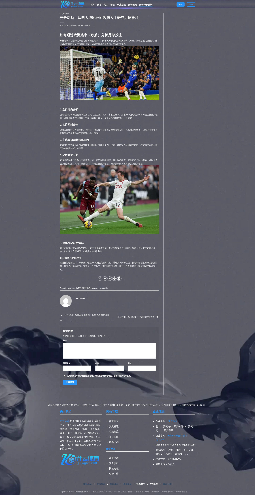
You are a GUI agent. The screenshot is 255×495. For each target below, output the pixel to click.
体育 (99, 4)
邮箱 (97, 363)
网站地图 (167, 484)
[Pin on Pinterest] (114, 278)
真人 (106, 4)
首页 (92, 4)
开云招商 (132, 4)
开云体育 (64, 421)
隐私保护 (114, 484)
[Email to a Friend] (109, 278)
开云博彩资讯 (145, 4)
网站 (129, 363)
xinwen (86, 25)
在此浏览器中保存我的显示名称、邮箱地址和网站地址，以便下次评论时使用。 (99, 376)
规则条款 (127, 484)
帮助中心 (87, 484)
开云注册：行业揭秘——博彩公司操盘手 (136, 316)
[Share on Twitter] (105, 278)
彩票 (112, 4)
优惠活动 (121, 4)
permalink (103, 288)
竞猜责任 (101, 484)
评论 (65, 340)
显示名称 (67, 363)
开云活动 (64, 40)
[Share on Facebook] (100, 278)
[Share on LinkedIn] (119, 278)
